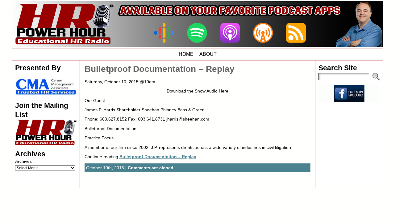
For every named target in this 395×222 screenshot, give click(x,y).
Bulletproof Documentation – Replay (160, 69)
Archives (23, 161)
